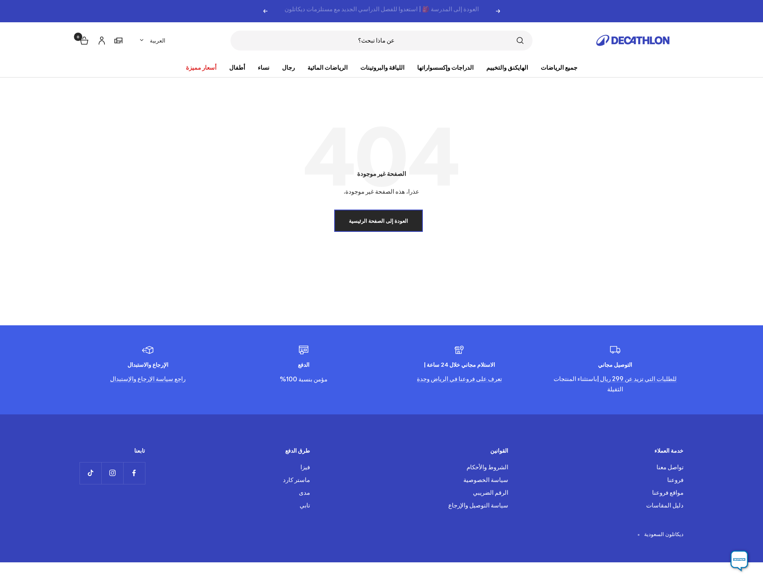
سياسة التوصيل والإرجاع (478, 505)
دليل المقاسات (665, 505)
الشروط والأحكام (487, 467)
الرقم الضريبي (490, 492)
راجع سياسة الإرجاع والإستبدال (148, 379)
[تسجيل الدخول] (100, 39)
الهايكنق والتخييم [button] (507, 67)
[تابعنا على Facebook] (134, 473)
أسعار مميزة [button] (201, 67)
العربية (157, 40)
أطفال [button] (237, 67)
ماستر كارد (296, 480)
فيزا (305, 467)
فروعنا (675, 480)
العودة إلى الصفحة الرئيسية (378, 221)
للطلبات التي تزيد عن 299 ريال (638, 379)
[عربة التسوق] (83, 39)
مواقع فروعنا (668, 492)
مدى (304, 492)
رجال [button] (288, 67)
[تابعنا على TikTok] (90, 473)
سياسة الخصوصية (485, 480)
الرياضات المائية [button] (328, 67)
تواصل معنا (670, 467)
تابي (305, 505)
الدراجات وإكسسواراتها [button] (445, 67)
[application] (739, 561)
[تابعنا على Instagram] (112, 473)
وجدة (423, 379)
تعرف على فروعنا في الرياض (466, 379)
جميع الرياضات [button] (559, 67)
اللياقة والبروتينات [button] (382, 67)
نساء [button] (263, 67)
